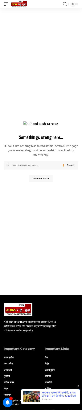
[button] (7, 4)
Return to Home (41, 178)
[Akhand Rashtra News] (18, 4)
